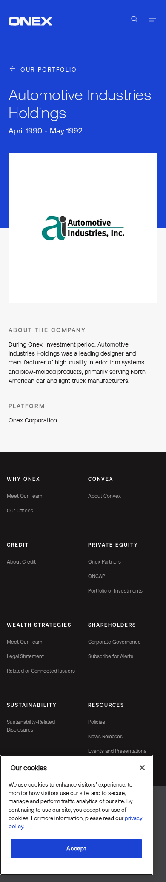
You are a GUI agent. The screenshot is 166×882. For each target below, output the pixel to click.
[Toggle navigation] (152, 20)
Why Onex (23, 479)
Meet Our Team (24, 496)
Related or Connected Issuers (41, 671)
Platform (27, 405)
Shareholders (112, 625)
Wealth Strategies (39, 625)
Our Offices (20, 511)
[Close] (142, 767)
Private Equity (113, 545)
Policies (96, 722)
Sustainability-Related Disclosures (31, 726)
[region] (76, 815)
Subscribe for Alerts (110, 656)
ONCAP (96, 576)
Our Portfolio (48, 69)
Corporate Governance (114, 642)
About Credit (21, 562)
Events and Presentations (117, 751)
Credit (18, 545)
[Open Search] (134, 20)
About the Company (47, 330)
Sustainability (32, 705)
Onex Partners (104, 562)
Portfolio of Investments (115, 591)
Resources (106, 705)
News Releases (105, 737)
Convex (101, 479)
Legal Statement (25, 656)
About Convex (104, 496)
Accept (76, 848)
